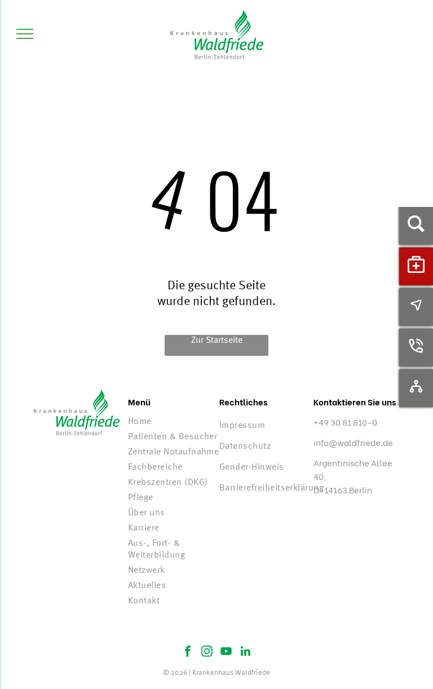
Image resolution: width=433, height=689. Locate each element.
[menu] (24, 33)
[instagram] (206, 652)
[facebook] (187, 652)
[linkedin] (245, 652)
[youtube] (226, 652)
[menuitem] (173, 422)
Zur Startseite (216, 340)
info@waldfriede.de (353, 442)
